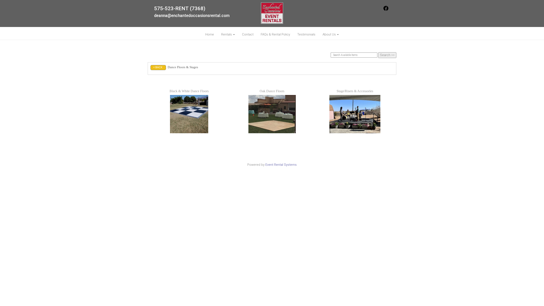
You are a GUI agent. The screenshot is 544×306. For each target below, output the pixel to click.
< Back (157, 67)
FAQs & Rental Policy (275, 34)
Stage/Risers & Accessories (355, 91)
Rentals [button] (227, 34)
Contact (248, 34)
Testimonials (306, 34)
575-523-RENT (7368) (179, 8)
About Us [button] (330, 34)
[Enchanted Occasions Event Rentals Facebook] (385, 10)
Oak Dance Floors (272, 91)
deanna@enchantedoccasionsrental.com (192, 15)
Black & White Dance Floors (189, 91)
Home (209, 34)
